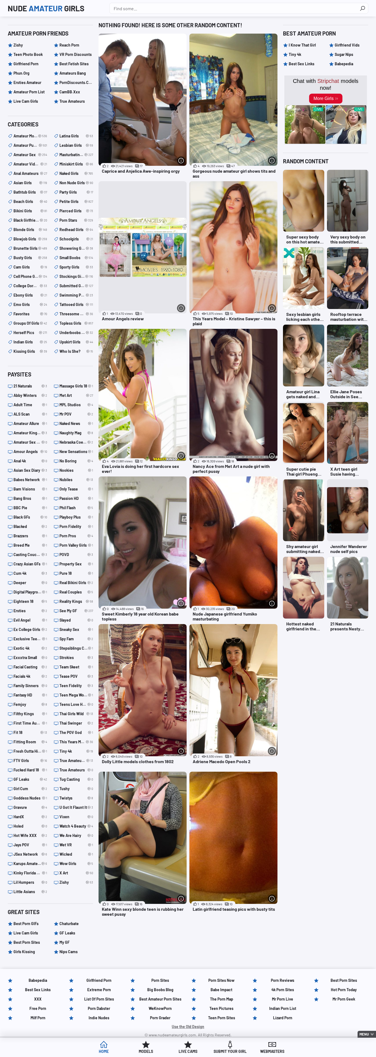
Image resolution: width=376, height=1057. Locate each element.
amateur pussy (30, 145)
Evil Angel (30, 620)
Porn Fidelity (76, 526)
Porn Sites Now (221, 980)
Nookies (76, 470)
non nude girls (76, 182)
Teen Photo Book (28, 54)
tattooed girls (76, 304)
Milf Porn (38, 1017)
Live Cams (188, 1051)
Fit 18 (30, 732)
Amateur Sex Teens (30, 442)
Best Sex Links (301, 63)
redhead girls (76, 229)
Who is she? (76, 351)
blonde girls (30, 229)
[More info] (181, 160)
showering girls (76, 248)
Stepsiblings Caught (76, 648)
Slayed (76, 620)
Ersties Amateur (27, 82)
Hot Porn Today (344, 989)
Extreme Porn (99, 989)
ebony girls (30, 295)
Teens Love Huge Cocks (76, 704)
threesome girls (76, 313)
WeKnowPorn (160, 1008)
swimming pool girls (76, 295)
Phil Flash (76, 507)
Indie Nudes (99, 1017)
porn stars (76, 220)
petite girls (76, 201)
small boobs (76, 257)
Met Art (76, 395)
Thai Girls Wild (76, 713)
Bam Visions (30, 489)
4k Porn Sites (282, 989)
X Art (76, 873)
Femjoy (30, 704)
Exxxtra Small (30, 657)
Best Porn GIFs (26, 923)
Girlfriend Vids (347, 45)
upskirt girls (76, 342)
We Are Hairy (76, 835)
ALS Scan (30, 414)
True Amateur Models (76, 760)
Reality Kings (76, 601)
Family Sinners (30, 685)
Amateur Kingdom (30, 432)
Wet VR (76, 844)
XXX (38, 999)
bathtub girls (30, 192)
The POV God (76, 732)
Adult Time (30, 404)
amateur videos (30, 164)
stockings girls (76, 276)
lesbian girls (76, 145)
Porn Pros (76, 535)
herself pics (30, 332)
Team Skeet (76, 667)
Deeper (30, 582)
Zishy (18, 45)
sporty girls (76, 267)
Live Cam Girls (25, 101)
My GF (64, 942)
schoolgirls (76, 239)
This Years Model (76, 741)
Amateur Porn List (29, 92)
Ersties (30, 610)
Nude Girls (46, 8)
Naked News (76, 423)
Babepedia (344, 63)
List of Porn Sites (99, 999)
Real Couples (76, 592)
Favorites (30, 313)
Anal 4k (30, 461)
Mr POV (76, 414)
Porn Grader (160, 1017)
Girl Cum (30, 788)
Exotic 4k (30, 648)
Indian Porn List (282, 1008)
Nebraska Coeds (76, 442)
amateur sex (30, 154)
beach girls (30, 201)
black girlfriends (30, 220)
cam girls (30, 267)
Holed (30, 826)
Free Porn (37, 1008)
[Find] (362, 8)
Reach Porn (69, 45)
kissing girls (30, 351)
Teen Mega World (76, 695)
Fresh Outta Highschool (30, 751)
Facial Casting (30, 667)
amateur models (30, 136)
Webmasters (272, 1051)
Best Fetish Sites (74, 63)
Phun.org (21, 73)
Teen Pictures (221, 1008)
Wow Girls (76, 863)
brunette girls (30, 248)
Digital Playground (30, 592)
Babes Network (30, 479)
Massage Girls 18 (76, 386)
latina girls (76, 136)
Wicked (76, 854)
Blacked (30, 526)
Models (146, 1051)
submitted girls (76, 285)
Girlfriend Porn (26, 63)
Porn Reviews (282, 980)
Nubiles (76, 479)
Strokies (76, 657)
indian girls (30, 342)
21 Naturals (30, 386)
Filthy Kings (30, 713)
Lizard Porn (282, 1017)
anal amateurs (30, 173)
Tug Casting (76, 779)
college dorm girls (30, 285)
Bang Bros (30, 498)
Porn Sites (160, 980)
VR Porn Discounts (75, 54)
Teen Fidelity (76, 685)
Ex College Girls (30, 629)
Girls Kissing (24, 951)
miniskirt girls (76, 164)
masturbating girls (76, 154)
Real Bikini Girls (76, 582)
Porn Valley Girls (76, 545)
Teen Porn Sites (221, 1017)
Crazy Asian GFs (30, 564)
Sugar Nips (344, 54)
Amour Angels (30, 451)
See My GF (76, 610)
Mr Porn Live (282, 999)
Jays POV (30, 844)
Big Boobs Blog (160, 989)
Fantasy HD (30, 695)
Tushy (76, 788)
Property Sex (76, 564)
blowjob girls (30, 239)
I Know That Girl (302, 45)
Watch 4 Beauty (76, 826)
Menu (364, 1034)
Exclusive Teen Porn (30, 638)
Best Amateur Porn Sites (160, 999)
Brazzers (30, 535)
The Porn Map (221, 999)
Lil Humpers (30, 882)
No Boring (76, 461)
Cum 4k (30, 573)
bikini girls (30, 210)
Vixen (76, 816)
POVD (76, 554)
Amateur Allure (30, 423)
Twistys (76, 798)
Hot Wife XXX (30, 835)
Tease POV (76, 676)
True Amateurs (72, 101)
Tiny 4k (76, 751)
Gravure (30, 807)
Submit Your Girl (230, 1051)
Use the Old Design (188, 1026)
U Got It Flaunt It (76, 807)
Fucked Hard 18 (30, 770)
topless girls (76, 323)
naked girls (76, 173)
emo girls (30, 304)
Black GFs (30, 517)
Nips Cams (68, 951)
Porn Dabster (99, 1008)
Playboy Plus (76, 517)
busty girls (30, 257)
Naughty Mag (76, 432)
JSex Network (30, 854)
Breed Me (30, 545)
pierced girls (76, 210)
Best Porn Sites (26, 942)
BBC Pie (30, 507)
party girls (76, 192)
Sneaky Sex (76, 629)
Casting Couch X (30, 554)
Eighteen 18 (30, 601)
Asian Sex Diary (30, 470)
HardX (30, 816)
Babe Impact (221, 989)
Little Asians (30, 891)
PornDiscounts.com (76, 82)
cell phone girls (30, 276)
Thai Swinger (76, 723)
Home (104, 1051)
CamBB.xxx (69, 92)
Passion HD (76, 498)
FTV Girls (30, 760)
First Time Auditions (30, 723)
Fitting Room (30, 741)
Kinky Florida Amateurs (30, 873)
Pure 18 (76, 573)
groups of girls (30, 323)
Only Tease (76, 489)
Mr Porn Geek (344, 999)
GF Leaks (30, 779)
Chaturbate (69, 923)
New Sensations (76, 451)
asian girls (30, 182)
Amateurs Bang (72, 73)
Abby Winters (30, 395)
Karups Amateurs (30, 863)
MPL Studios (76, 404)
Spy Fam (76, 638)
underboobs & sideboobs (76, 332)
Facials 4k (30, 676)
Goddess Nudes (30, 798)
